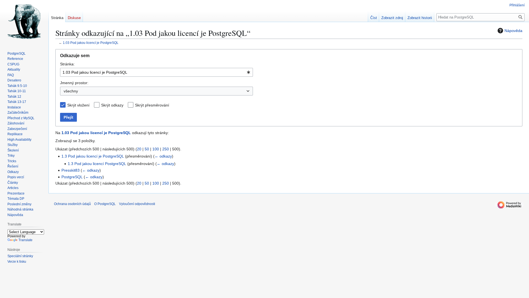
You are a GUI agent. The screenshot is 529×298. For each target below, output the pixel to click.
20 (139, 149)
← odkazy (163, 156)
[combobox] (156, 72)
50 (147, 149)
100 (155, 149)
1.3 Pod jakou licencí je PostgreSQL (92, 156)
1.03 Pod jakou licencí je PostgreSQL (90, 42)
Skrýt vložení (78, 105)
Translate (25, 240)
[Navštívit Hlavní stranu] (24, 22)
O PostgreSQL (105, 204)
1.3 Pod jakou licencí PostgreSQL (97, 163)
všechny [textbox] (71, 91)
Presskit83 (70, 170)
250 (165, 149)
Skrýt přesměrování (152, 105)
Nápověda (513, 30)
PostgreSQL (72, 177)
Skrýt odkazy (112, 105)
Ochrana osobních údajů (72, 204)
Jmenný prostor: (74, 83)
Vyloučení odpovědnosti (137, 204)
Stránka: (67, 64)
